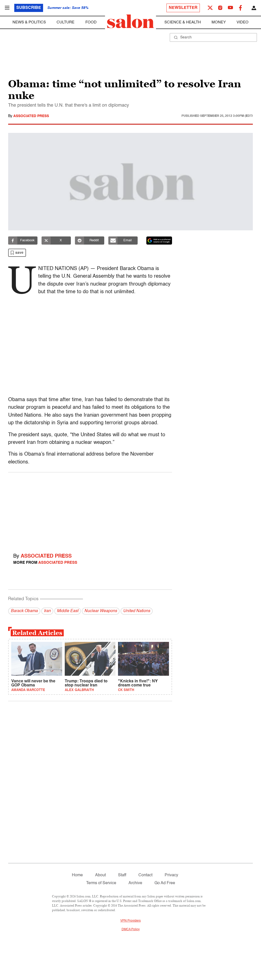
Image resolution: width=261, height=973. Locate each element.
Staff (122, 875)
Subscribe (28, 8)
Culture (65, 22)
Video (243, 22)
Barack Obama (24, 611)
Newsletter (183, 8)
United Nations (136, 611)
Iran (47, 611)
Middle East (67, 611)
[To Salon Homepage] (130, 21)
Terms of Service (101, 883)
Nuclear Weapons (100, 611)
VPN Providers (130, 920)
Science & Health (182, 22)
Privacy (171, 875)
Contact (145, 875)
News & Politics (29, 22)
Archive (135, 883)
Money (219, 22)
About (100, 875)
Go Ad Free (164, 883)
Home (77, 875)
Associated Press (31, 116)
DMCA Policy (131, 929)
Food (91, 22)
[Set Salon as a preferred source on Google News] (159, 240)
